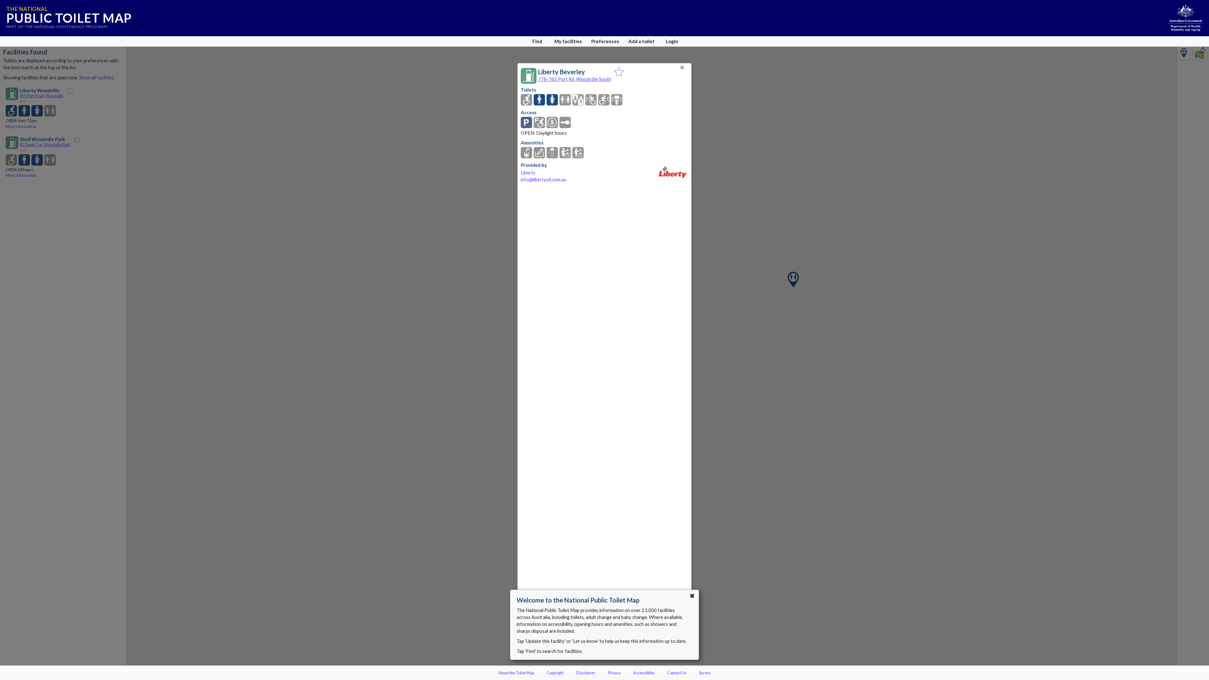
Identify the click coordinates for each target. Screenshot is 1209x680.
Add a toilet (641, 41)
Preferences (605, 41)
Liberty (528, 172)
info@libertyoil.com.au (543, 179)
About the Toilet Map (516, 673)
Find (537, 41)
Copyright (555, 673)
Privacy (614, 673)
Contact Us (676, 673)
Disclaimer (585, 673)
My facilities (568, 41)
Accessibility (644, 673)
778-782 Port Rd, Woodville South (574, 79)
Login (672, 41)
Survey (705, 673)
